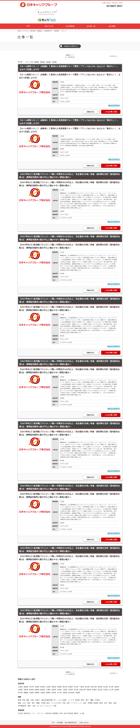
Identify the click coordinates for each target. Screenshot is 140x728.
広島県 (105, 690)
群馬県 (70, 687)
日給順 (48, 62)
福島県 (54, 687)
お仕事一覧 (91, 26)
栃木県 (65, 687)
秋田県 (42, 687)
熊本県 (54, 692)
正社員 (20, 713)
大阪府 (65, 690)
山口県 (111, 690)
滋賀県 (54, 690)
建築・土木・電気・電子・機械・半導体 (32, 703)
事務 (19, 700)
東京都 (87, 687)
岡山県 (100, 690)
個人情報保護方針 (71, 722)
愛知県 (42, 690)
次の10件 (112, 56)
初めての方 (49, 26)
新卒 (61, 713)
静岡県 (37, 690)
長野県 (26, 690)
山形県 (48, 687)
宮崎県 (65, 692)
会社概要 (112, 26)
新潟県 (100, 687)
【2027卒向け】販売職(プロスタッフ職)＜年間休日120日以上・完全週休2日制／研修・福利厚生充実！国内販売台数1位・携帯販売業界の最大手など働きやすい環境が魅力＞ (69, 175)
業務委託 (56, 713)
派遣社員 (27, 713)
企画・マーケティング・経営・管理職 (79, 703)
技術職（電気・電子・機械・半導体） (88, 700)
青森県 (26, 687)
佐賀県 (42, 692)
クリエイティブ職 (50, 706)
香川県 (20, 692)
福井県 (116, 687)
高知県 (31, 692)
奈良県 (76, 690)
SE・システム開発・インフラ (64, 700)
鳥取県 (89, 690)
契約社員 (49, 713)
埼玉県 (76, 687)
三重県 (48, 690)
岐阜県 (31, 690)
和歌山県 (82, 690)
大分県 (59, 692)
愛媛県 (26, 692)
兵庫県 (70, 690)
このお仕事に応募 (111, 112)
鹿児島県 (71, 692)
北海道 (20, 687)
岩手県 (31, 687)
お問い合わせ (84, 722)
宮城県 (37, 687)
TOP (28, 26)
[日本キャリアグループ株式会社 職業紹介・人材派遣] (38, 12)
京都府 (59, 690)
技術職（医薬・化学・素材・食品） (105, 703)
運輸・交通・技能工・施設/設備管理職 (39, 700)
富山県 (105, 687)
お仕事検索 (70, 26)
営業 (23, 700)
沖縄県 (77, 692)
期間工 (76, 713)
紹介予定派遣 (68, 713)
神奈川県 (94, 687)
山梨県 (20, 690)
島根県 (94, 690)
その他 (82, 713)
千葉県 (81, 687)
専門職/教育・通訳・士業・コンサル (30, 706)
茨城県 (59, 687)
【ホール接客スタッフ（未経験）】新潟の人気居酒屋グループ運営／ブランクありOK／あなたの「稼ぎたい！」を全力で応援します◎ (69, 68)
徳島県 (116, 690)
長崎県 (48, 692)
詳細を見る (90, 112)
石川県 (111, 687)
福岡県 (37, 692)
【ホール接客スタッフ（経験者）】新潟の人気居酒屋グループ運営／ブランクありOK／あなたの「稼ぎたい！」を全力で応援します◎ (69, 121)
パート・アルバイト (38, 713)
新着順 (36, 62)
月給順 (54, 62)
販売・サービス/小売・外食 (56, 703)
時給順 (42, 62)
